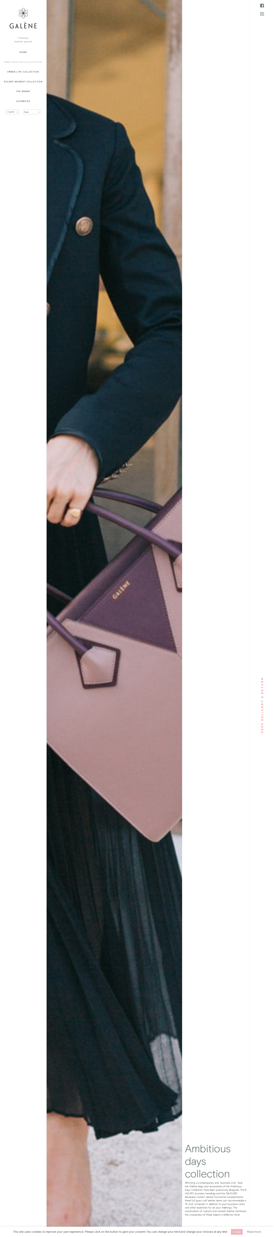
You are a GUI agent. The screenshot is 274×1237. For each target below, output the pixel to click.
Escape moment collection (23, 82)
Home (23, 52)
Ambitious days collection (23, 62)
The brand (23, 91)
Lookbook (23, 101)
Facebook (262, 5)
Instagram (262, 14)
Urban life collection (23, 72)
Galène (23, 18)
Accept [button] (236, 1231)
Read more (254, 1231)
